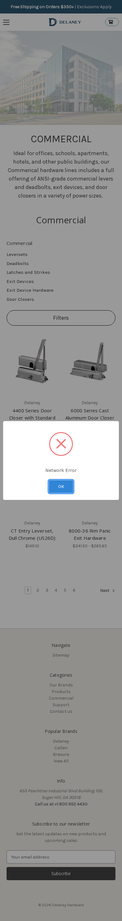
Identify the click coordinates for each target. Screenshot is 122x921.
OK (61, 486)
